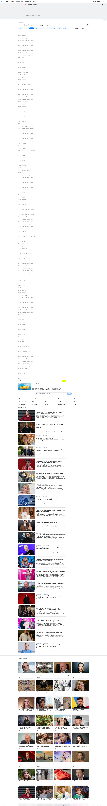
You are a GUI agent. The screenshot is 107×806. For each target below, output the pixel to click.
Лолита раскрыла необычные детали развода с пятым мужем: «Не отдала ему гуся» (49, 596)
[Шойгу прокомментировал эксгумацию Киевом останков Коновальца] (26, 741)
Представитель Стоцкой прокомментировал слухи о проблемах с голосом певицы (50, 559)
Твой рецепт (24, 77)
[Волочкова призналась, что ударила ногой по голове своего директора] (26, 794)
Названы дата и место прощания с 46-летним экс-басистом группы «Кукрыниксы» (50, 498)
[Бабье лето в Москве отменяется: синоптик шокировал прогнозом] (44, 777)
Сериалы (82, 28)
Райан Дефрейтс (25, 72)
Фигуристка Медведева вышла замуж (46, 522)
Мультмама (24, 57)
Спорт (87, 28)
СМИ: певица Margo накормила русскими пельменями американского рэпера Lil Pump (48, 608)
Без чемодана (24, 67)
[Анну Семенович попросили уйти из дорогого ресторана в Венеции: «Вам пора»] (26, 759)
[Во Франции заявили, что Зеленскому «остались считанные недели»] (80, 705)
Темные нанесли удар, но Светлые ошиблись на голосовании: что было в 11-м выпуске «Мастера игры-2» (49, 426)
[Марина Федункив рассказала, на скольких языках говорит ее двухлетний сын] (80, 794)
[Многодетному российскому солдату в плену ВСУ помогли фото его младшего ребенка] (44, 670)
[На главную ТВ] (3, 1)
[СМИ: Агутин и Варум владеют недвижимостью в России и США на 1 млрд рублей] (62, 794)
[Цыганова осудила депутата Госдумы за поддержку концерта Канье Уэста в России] (80, 688)
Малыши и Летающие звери (27, 45)
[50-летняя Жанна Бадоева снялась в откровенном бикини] (26, 777)
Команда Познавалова (26, 82)
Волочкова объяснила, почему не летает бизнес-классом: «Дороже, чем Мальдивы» (49, 645)
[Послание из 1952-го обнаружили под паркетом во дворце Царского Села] (26, 688)
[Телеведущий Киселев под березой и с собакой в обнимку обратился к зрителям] (62, 670)
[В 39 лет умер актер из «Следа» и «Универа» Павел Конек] (80, 777)
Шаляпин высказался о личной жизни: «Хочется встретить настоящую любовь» (49, 437)
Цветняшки (24, 33)
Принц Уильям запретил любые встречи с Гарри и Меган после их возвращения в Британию (50, 449)
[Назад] (103, 5)
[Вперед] (105, 5)
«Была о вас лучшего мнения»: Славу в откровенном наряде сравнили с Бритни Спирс (50, 572)
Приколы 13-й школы (26, 339)
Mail (1, 805)
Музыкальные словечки (26, 87)
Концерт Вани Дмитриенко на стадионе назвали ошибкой (49, 474)
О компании (5, 805)
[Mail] (1, 1)
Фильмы (76, 28)
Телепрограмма (21, 22)
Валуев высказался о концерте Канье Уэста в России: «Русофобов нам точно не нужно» (51, 535)
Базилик (23, 336)
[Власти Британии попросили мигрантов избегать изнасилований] (44, 759)
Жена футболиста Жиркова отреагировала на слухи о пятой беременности (50, 511)
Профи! (23, 74)
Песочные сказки (25, 368)
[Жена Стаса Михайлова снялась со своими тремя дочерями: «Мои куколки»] (62, 723)
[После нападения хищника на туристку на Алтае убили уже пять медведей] (44, 688)
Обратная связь (102, 805)
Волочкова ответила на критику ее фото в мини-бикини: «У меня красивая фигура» (49, 413)
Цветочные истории (26, 341)
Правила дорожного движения (28, 38)
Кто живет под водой (26, 84)
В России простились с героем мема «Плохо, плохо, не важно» (50, 584)
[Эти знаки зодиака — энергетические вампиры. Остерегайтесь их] (44, 741)
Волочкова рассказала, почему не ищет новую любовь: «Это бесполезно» (49, 486)
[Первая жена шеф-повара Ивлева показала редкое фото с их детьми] (80, 723)
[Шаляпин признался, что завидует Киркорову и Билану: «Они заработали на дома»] (44, 705)
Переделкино (24, 79)
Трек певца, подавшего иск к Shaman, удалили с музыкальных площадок (49, 547)
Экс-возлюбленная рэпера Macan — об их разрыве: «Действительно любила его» (50, 633)
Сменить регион (52, 25)
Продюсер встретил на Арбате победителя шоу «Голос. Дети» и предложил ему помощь (49, 462)
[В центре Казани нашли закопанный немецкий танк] (62, 705)
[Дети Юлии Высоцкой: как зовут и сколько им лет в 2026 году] (26, 705)
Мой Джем (24, 334)
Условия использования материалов (93, 805)
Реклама (9, 805)
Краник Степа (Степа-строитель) (28, 64)
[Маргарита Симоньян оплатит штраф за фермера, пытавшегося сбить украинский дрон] (62, 741)
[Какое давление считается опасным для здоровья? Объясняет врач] (62, 688)
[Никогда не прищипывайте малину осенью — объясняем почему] (44, 723)
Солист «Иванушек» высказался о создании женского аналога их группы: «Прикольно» (48, 621)
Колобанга (24, 104)
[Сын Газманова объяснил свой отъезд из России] (80, 670)
